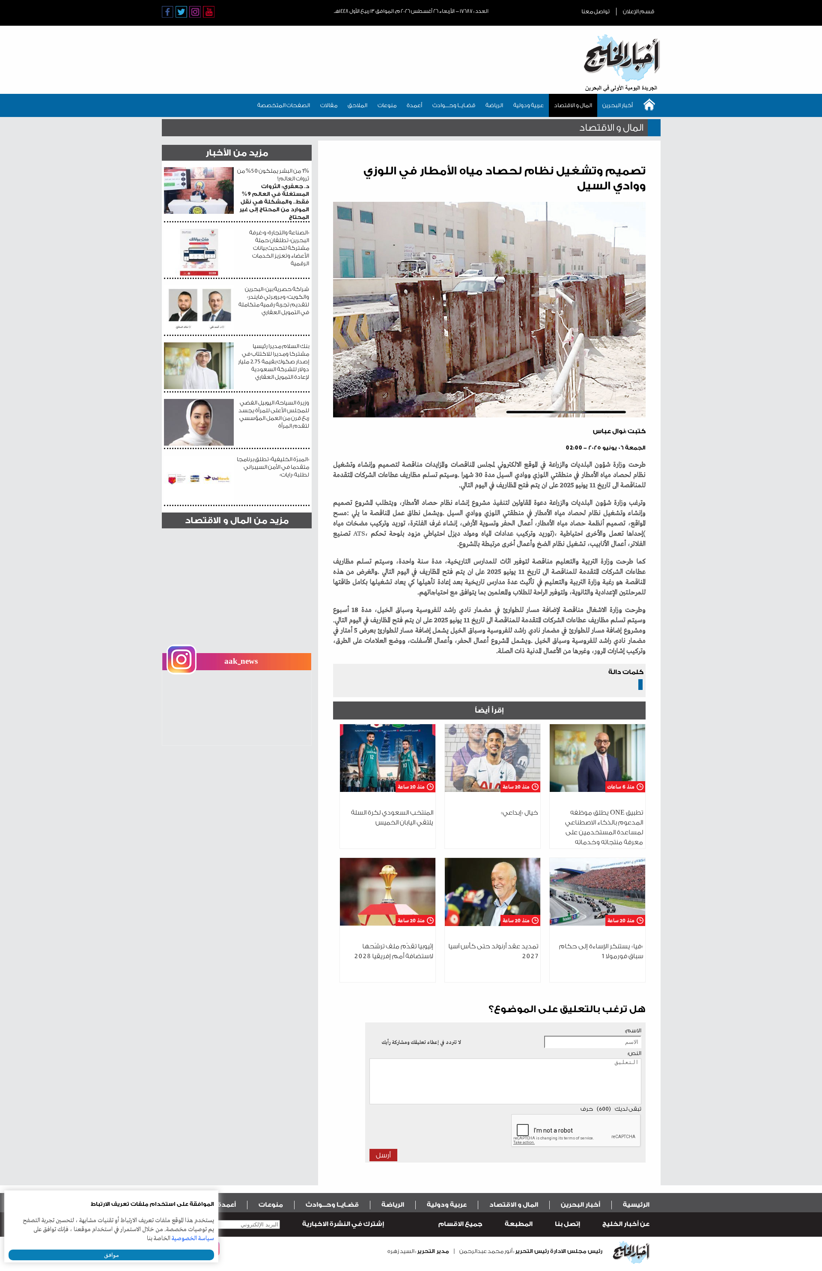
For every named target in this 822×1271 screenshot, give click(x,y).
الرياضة (494, 105)
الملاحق (357, 105)
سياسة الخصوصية (193, 1238)
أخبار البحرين (617, 105)
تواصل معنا (595, 11)
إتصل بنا (567, 1224)
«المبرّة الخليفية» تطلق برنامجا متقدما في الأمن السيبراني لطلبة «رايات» (273, 467)
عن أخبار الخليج (625, 1224)
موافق (111, 1255)
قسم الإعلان (638, 11)
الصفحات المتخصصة (283, 105)
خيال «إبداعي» (519, 812)
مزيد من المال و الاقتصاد (237, 520)
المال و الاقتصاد (573, 105)
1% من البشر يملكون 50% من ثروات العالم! (273, 194)
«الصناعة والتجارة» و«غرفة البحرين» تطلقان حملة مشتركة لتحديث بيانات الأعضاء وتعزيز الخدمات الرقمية (279, 248)
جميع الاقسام (460, 1224)
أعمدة (414, 105)
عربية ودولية (528, 105)
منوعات (387, 105)
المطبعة (519, 1224)
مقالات (328, 105)
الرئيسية (636, 1204)
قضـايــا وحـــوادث (453, 105)
